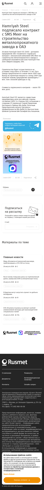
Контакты (5, 384)
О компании (6, 373)
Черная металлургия (12, 319)
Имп (24, 319)
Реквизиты (28, 373)
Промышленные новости (12, 190)
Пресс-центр (15, 10)
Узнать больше (9, 474)
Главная (5, 10)
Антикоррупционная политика (32, 379)
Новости (25, 10)
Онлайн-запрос (30, 384)
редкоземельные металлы (14, 302)
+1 (33, 190)
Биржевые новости (18, 270)
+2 (33, 319)
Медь (6, 270)
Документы (6, 379)
